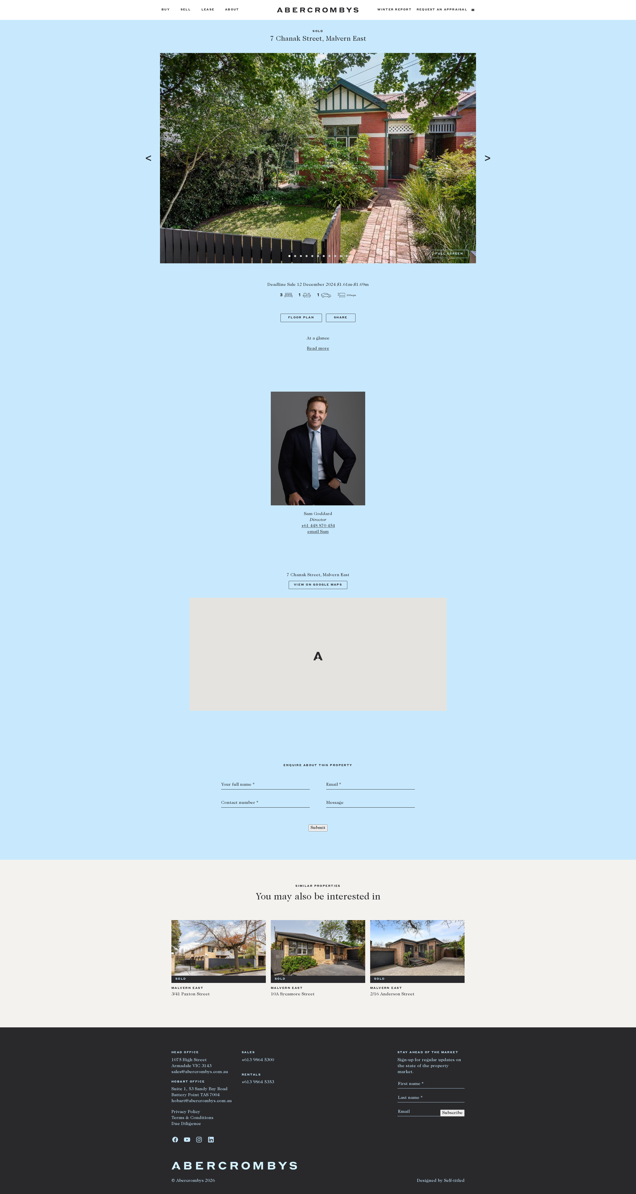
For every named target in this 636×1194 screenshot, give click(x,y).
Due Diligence (186, 1124)
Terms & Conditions (192, 1118)
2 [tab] (295, 256)
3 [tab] (301, 256)
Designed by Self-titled (441, 1181)
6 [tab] (318, 256)
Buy (165, 9)
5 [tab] (312, 256)
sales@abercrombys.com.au (199, 1072)
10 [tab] (341, 256)
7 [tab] (324, 256)
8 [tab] (329, 256)
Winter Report (394, 9)
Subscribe (452, 1113)
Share (340, 317)
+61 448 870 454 (318, 526)
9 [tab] (335, 256)
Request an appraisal (442, 9)
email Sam (318, 532)
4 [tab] (307, 256)
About (232, 9)
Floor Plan (301, 317)
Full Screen (449, 254)
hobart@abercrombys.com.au (201, 1101)
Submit (318, 828)
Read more (318, 348)
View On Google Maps (318, 585)
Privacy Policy (185, 1112)
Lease (207, 9)
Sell (186, 9)
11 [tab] (347, 256)
